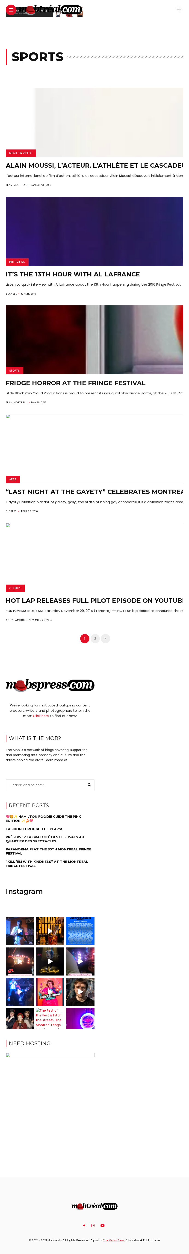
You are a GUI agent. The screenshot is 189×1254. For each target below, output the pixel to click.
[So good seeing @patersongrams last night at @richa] (80, 961)
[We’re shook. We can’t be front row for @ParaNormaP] (50, 992)
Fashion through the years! (34, 829)
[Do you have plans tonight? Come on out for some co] (50, 931)
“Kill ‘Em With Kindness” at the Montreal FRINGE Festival (47, 864)
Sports (14, 371)
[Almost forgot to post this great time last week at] (20, 961)
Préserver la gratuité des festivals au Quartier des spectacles (45, 839)
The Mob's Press (114, 1240)
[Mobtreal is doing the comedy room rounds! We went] (80, 1022)
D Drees (11, 511)
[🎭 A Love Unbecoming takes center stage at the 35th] (20, 1022)
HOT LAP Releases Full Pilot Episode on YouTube (96, 600)
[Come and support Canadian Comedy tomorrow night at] (50, 961)
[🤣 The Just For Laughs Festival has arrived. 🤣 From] (80, 931)
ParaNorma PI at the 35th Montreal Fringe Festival (48, 851)
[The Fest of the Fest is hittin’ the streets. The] (50, 1022)
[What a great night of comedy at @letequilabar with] (20, 931)
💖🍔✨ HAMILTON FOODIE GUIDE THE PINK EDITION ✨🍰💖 (43, 819)
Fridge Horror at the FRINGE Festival (76, 383)
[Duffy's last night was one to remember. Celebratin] (20, 992)
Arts (12, 479)
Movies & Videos (20, 153)
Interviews (17, 262)
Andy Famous (15, 620)
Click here (41, 716)
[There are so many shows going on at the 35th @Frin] (80, 992)
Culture (15, 588)
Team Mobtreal (16, 185)
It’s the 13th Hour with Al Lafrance (73, 274)
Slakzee (11, 294)
